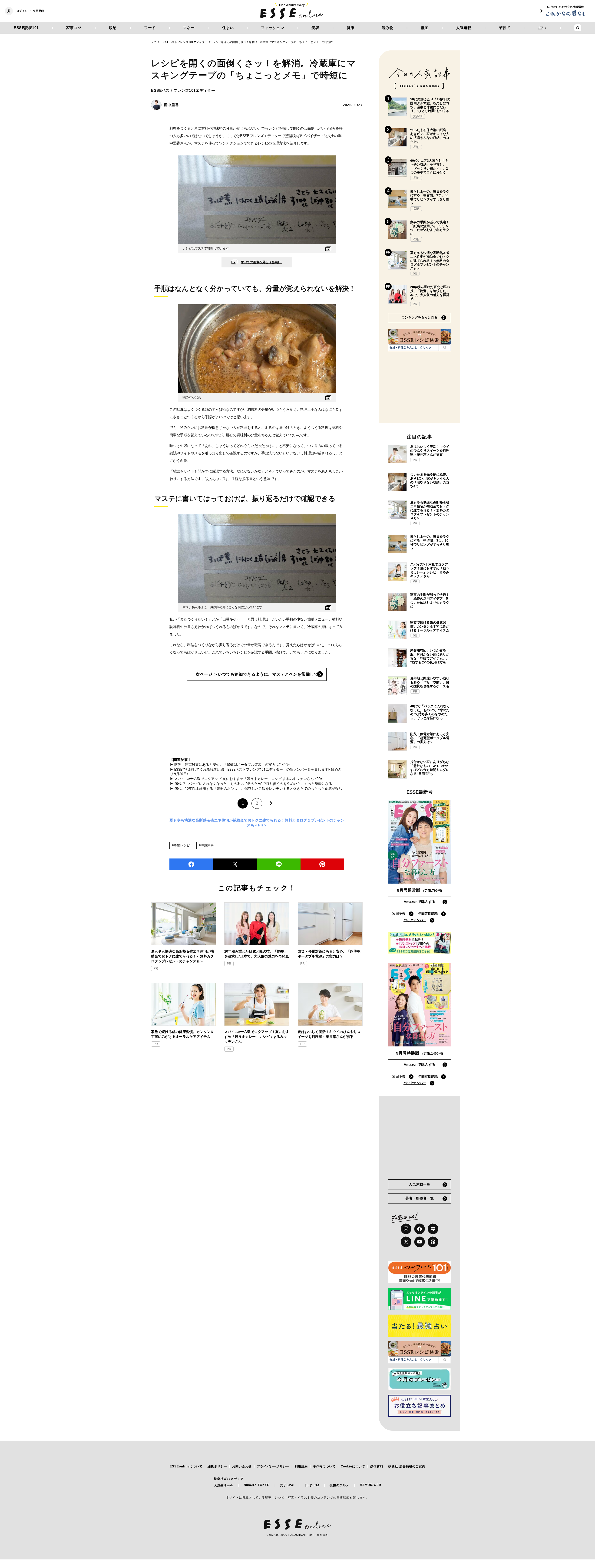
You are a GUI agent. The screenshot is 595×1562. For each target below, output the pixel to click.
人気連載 (463, 28)
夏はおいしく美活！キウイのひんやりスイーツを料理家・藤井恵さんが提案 (329, 1034)
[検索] (444, 348)
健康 (350, 28)
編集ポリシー (217, 1466)
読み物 (387, 28)
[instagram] (406, 1228)
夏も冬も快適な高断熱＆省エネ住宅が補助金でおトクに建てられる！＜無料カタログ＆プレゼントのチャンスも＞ (182, 956)
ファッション (272, 28)
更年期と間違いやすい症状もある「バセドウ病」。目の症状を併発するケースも (429, 682)
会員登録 (38, 11)
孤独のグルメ (339, 1485)
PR (156, 968)
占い (542, 28)
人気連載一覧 (419, 1184)
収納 (113, 28)
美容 (315, 28)
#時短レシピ (181, 845)
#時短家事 (206, 845)
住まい (228, 28)
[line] (279, 864)
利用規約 (301, 1466)
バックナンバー (414, 920)
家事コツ (74, 28)
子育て (504, 28)
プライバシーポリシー (273, 1466)
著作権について (324, 1466)
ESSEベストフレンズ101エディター (183, 90)
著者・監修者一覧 (419, 1198)
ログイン (21, 11)
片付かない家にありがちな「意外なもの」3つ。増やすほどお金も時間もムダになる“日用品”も (429, 767)
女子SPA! (287, 1485)
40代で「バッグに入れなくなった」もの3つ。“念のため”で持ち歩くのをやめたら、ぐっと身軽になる (430, 712)
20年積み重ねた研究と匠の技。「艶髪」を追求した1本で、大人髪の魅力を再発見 (256, 953)
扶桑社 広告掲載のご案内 (406, 1466)
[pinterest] (433, 1241)
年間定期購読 (428, 913)
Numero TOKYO (257, 1485)
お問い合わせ (242, 1466)
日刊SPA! (312, 1485)
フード (150, 28)
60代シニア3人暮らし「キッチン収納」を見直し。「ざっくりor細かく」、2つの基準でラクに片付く (429, 166)
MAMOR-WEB (370, 1485)
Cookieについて (353, 1466)
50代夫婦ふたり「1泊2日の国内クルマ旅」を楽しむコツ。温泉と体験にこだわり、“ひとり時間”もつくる (430, 105)
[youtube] (419, 1241)
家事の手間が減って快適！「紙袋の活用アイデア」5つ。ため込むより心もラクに (429, 228)
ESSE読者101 (26, 28)
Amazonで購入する (419, 902)
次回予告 (398, 913)
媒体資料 (376, 1466)
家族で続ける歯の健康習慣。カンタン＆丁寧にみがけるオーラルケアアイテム (182, 1034)
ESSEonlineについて (186, 1466)
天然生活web (223, 1485)
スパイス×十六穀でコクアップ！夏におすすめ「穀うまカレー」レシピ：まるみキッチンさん (256, 1036)
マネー (189, 28)
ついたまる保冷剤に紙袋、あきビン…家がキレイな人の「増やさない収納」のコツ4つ (429, 135)
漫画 (425, 28)
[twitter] (235, 864)
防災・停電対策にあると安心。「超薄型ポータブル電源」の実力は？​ (329, 953)
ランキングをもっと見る (419, 317)
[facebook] (191, 864)
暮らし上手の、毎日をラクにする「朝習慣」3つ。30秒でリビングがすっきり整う (429, 197)
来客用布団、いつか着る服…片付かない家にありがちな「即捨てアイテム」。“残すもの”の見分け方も (429, 656)
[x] (406, 1241)
